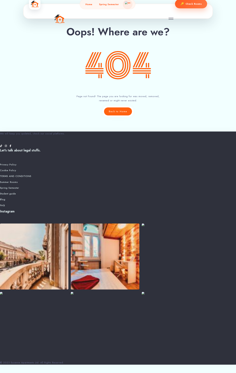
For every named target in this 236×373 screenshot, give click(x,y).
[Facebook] (10, 146)
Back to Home (118, 111)
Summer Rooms (9, 182)
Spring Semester (109, 4)
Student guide (8, 193)
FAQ (2, 205)
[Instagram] (6, 146)
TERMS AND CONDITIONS (15, 176)
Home (88, 4)
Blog (2, 199)
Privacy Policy (8, 164)
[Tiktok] (1, 146)
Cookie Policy (8, 170)
